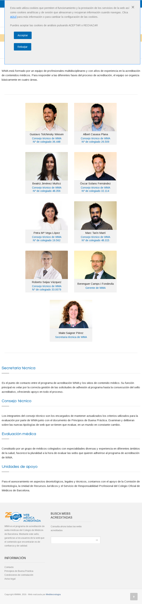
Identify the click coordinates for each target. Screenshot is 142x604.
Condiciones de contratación (18, 575)
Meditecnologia (53, 594)
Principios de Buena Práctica (18, 571)
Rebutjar (23, 46)
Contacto (8, 567)
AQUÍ (13, 16)
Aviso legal (10, 579)
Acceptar (23, 35)
